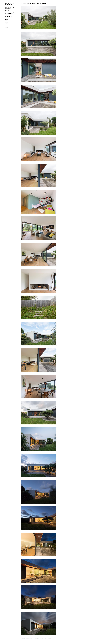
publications (7, 20)
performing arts (8, 14)
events (6, 19)
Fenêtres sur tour (8, 16)
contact (6, 23)
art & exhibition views (9, 13)
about (6, 22)
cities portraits (8, 17)
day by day (7, 10)
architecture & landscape (9, 12)
